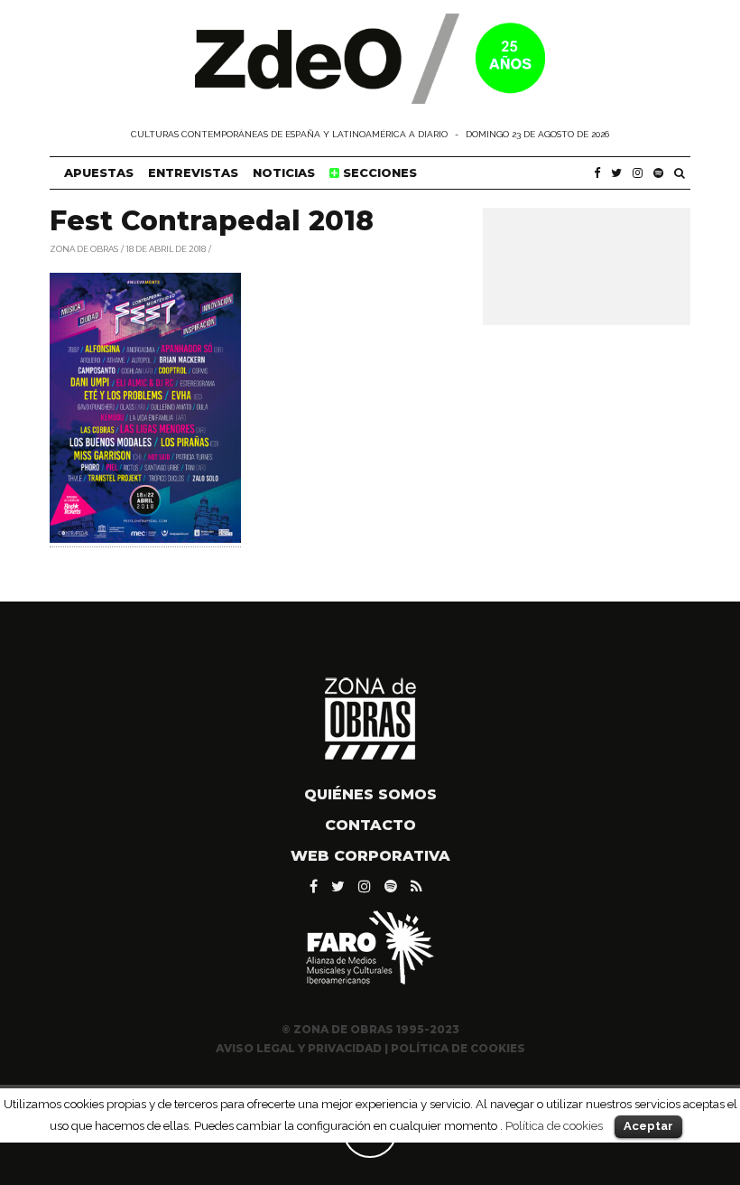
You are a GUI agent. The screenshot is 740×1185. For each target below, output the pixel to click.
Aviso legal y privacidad (299, 1048)
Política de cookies (554, 1125)
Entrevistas (193, 172)
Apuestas (99, 172)
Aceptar (648, 1126)
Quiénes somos (370, 794)
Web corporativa (370, 855)
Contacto (370, 825)
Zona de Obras (84, 248)
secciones (378, 172)
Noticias (284, 172)
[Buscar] (679, 173)
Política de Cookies (458, 1048)
